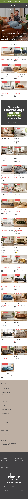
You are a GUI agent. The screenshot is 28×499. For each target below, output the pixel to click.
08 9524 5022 (6, 423)
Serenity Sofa (4, 247)
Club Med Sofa (4, 322)
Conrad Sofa (17, 339)
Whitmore (3, 339)
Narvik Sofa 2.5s (5, 373)
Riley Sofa (16, 322)
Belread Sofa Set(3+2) (6, 194)
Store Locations (5, 467)
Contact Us (4, 458)
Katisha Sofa (4, 92)
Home (2, 9)
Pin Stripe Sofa (17, 138)
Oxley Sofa (16, 92)
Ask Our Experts (19, 458)
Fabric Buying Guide (20, 460)
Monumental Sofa (5, 157)
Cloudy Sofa (17, 285)
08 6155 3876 (6, 444)
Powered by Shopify (16, 495)
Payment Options (5, 463)
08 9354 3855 (6, 403)
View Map (4, 394)
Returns (3, 465)
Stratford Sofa (5, 138)
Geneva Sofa (4, 209)
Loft (2, 57)
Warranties (4, 469)
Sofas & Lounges (9, 9)
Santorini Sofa (17, 194)
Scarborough (17, 356)
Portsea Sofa (17, 303)
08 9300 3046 (6, 392)
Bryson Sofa (4, 285)
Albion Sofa (4, 356)
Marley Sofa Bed (5, 74)
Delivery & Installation (6, 460)
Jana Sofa (3, 303)
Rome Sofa (17, 247)
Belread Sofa (4, 228)
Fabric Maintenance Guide (20, 463)
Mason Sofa (17, 209)
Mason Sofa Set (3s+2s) (20, 74)
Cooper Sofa (17, 228)
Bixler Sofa (16, 57)
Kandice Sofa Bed (18, 175)
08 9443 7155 (5, 413)
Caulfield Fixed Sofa (6, 266)
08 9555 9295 (6, 434)
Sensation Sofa (18, 266)
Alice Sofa (3, 175)
